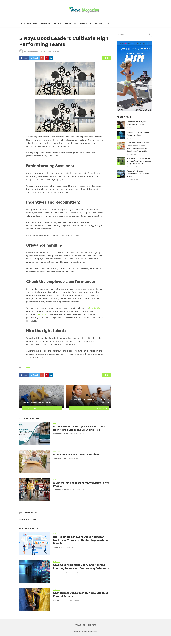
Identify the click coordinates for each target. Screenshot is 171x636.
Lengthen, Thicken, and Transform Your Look (136, 123)
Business (45, 24)
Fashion (98, 24)
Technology (70, 24)
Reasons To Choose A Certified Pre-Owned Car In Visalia (138, 173)
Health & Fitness (29, 24)
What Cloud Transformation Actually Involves (138, 133)
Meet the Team (89, 625)
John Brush (60, 572)
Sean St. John (95, 308)
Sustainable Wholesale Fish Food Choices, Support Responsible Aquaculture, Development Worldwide (138, 147)
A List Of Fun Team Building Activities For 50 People (81, 484)
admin (57, 547)
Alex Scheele (60, 458)
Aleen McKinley (61, 433)
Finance (57, 24)
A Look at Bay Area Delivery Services (76, 454)
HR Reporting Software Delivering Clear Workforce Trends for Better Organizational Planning (81, 540)
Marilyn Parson (32, 51)
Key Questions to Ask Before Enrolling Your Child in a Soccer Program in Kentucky (139, 161)
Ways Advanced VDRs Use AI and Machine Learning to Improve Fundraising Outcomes (81, 566)
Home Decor (85, 24)
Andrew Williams (62, 490)
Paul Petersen (61, 600)
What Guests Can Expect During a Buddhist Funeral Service (80, 595)
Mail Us (78, 625)
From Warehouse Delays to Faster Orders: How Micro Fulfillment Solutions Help (79, 428)
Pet (108, 24)
